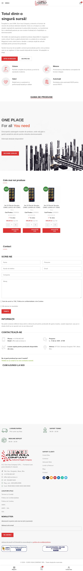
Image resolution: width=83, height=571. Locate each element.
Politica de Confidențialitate (10, 498)
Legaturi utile (7, 491)
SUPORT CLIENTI (48, 452)
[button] (12, 230)
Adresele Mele (47, 462)
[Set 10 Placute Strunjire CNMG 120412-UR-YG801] (12, 195)
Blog (44, 469)
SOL (3, 511)
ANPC (3, 505)
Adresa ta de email (8, 525)
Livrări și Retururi (48, 465)
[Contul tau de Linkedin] (58, 477)
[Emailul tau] (51, 477)
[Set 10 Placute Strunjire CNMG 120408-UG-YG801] (31, 195)
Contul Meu (46, 455)
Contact (45, 472)
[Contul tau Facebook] (44, 477)
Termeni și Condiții (7, 494)
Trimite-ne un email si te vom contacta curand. (18, 360)
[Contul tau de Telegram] (65, 477)
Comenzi (45, 458)
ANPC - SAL (5, 508)
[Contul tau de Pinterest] (54, 477)
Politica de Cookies (8, 501)
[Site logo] (41, 3)
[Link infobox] (21, 431)
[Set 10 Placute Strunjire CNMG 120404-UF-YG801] (51, 195)
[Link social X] (47, 477)
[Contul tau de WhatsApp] (62, 477)
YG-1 (11, 210)
